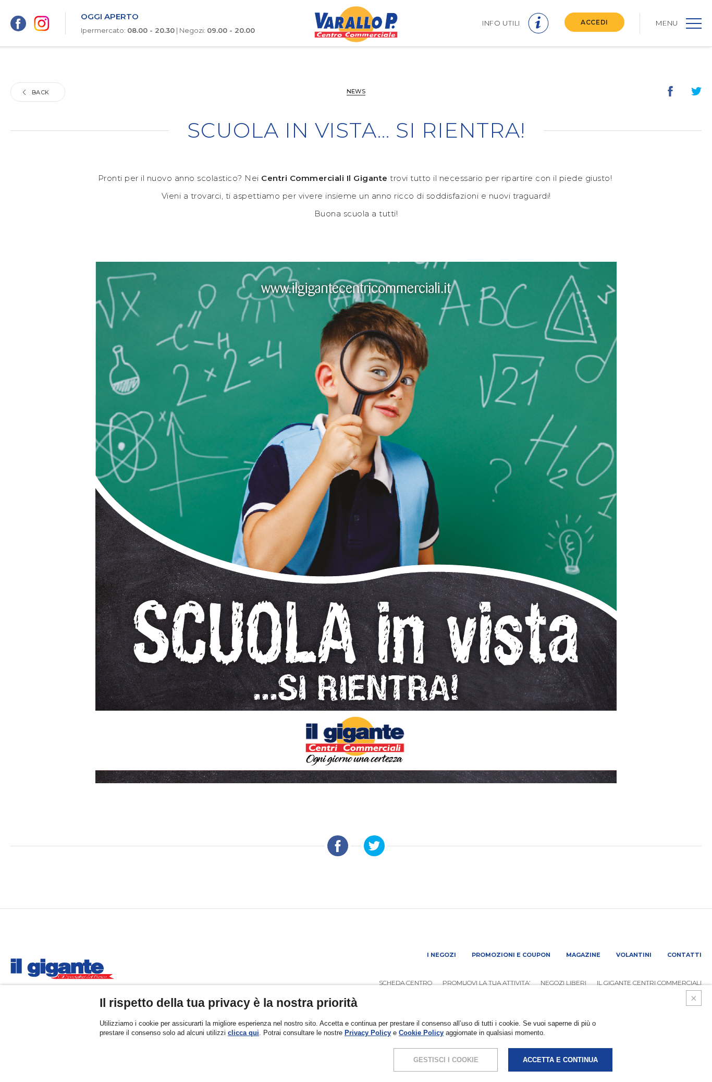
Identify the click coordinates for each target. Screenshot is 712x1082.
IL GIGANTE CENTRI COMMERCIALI (649, 983)
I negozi (441, 954)
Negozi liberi (563, 983)
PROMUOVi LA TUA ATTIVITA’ (486, 983)
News (356, 91)
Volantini (634, 954)
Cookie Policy (421, 1033)
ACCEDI (594, 22)
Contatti (684, 954)
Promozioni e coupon (511, 954)
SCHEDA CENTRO (405, 983)
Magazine (583, 954)
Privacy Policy (368, 1033)
